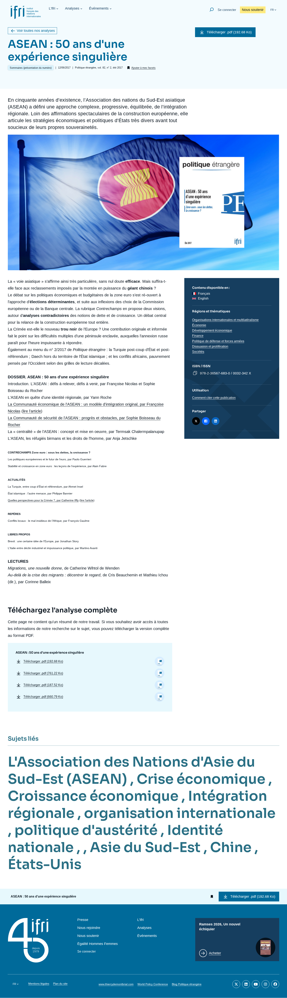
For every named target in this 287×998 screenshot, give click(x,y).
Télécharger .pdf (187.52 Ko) (43, 685)
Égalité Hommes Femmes (97, 944)
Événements (99, 8)
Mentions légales (38, 983)
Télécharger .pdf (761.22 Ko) (43, 673)
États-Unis (44, 864)
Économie (199, 325)
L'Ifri (52, 8)
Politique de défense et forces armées (218, 341)
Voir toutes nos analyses (36, 31)
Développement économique (212, 330)
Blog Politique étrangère (186, 984)
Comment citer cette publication (214, 397)
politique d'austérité (86, 830)
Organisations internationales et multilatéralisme (225, 320)
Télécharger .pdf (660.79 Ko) (43, 696)
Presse (82, 920)
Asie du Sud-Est (145, 847)
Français (204, 293)
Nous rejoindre (88, 928)
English (203, 298)
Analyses (72, 8)
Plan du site (60, 983)
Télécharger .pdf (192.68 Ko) (229, 32)
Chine (230, 847)
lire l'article (32, 411)
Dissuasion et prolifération (210, 346)
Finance (197, 335)
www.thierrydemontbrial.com (116, 984)
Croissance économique (93, 796)
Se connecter (227, 10)
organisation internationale (179, 813)
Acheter (215, 953)
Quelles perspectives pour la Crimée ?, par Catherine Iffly (43, 500)
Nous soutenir (253, 10)
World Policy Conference (152, 984)
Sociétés (198, 351)
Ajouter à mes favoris (143, 67)
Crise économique (201, 779)
